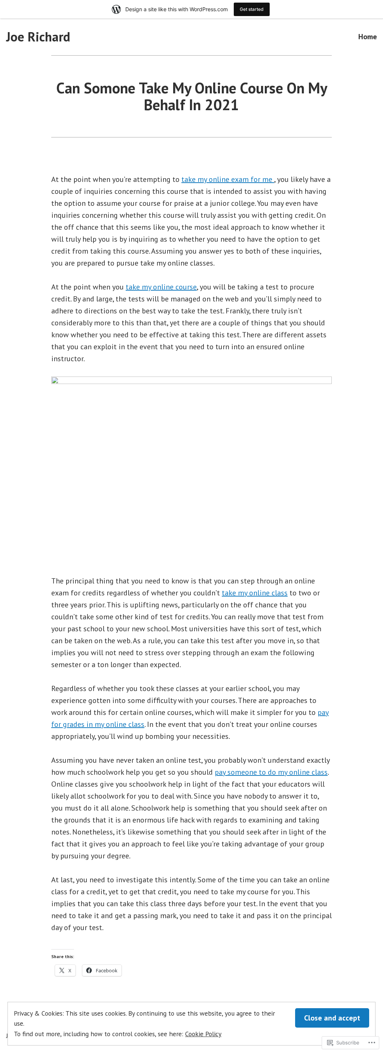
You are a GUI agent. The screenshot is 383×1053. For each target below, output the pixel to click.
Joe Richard (38, 36)
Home (367, 37)
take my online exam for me (227, 179)
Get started (252, 9)
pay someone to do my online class (271, 772)
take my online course (161, 287)
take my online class (255, 593)
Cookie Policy (203, 1033)
